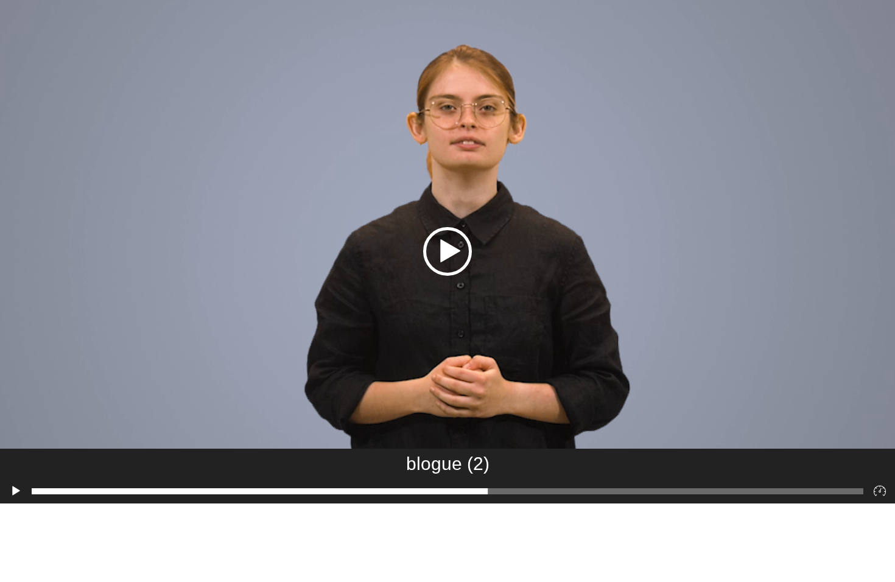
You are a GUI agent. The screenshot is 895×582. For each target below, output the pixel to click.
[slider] (447, 491)
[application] (447, 251)
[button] (447, 251)
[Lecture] (16, 491)
